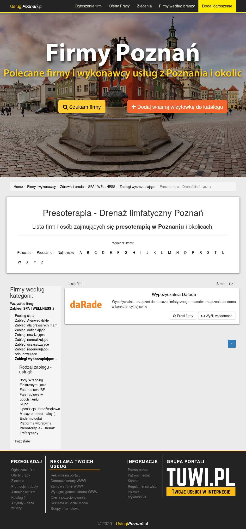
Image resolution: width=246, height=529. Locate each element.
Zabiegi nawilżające (30, 334)
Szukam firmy (84, 106)
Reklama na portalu (65, 475)
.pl (26, 6)
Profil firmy (184, 315)
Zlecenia (144, 6)
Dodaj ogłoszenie (217, 6)
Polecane (24, 252)
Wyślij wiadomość (218, 315)
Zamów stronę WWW (67, 486)
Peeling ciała (24, 315)
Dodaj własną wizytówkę (179, 106)
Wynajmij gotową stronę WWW (74, 491)
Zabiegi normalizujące (31, 339)
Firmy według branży (177, 6)
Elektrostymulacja (33, 384)
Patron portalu (138, 469)
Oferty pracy (20, 475)
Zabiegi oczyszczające (32, 344)
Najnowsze (66, 252)
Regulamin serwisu (142, 486)
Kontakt (133, 480)
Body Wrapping (31, 380)
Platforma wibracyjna (35, 423)
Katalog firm (20, 497)
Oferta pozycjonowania (68, 497)
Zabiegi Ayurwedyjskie (32, 320)
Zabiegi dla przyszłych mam (36, 325)
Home (18, 186)
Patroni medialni (140, 475)
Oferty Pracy (119, 6)
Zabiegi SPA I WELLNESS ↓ (32, 308)
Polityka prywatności (137, 494)
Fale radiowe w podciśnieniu (31, 396)
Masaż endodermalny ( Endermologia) (37, 416)
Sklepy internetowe (65, 508)
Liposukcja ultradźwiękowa (40, 408)
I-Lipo (24, 403)
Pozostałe (22, 441)
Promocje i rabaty (24, 486)
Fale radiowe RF (32, 389)
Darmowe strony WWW (68, 480)
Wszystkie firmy (22, 303)
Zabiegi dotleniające (30, 329)
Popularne (44, 252)
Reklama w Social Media (69, 502)
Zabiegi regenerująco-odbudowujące (32, 351)
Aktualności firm (23, 491)
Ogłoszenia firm (88, 6)
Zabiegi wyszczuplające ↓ (36, 358)
